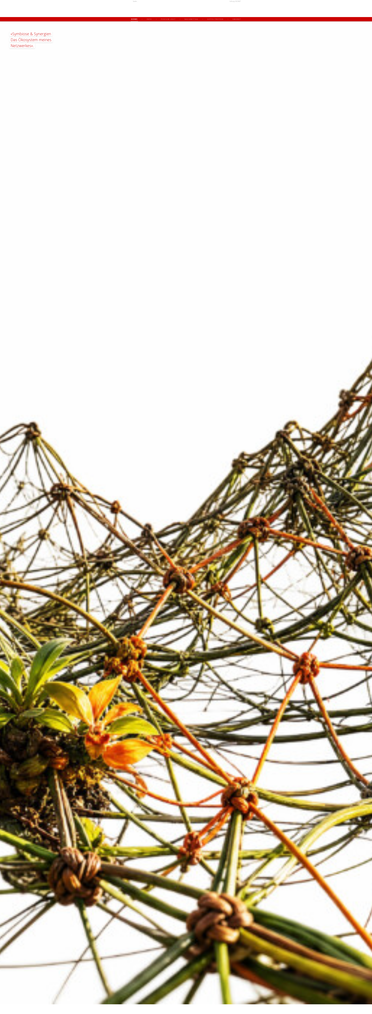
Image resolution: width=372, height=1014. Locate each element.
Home (134, 19)
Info (149, 19)
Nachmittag (191, 19)
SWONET (236, 19)
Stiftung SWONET (235, 1)
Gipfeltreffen (215, 19)
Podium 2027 (168, 19)
